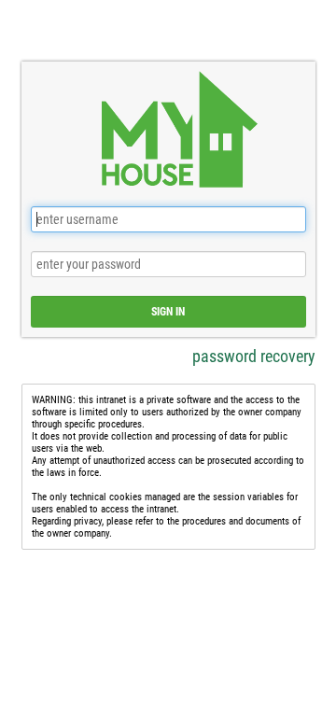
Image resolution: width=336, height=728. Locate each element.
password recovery (253, 356)
